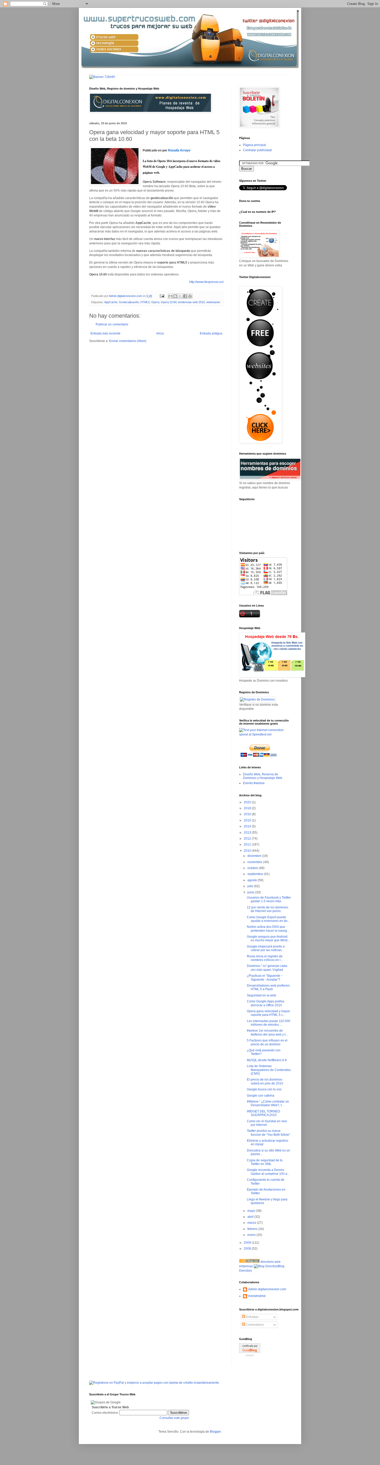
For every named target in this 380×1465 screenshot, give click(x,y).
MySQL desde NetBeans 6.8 (267, 1060)
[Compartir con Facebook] (185, 296)
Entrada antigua (211, 333)
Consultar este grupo (174, 1418)
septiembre (255, 874)
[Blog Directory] (266, 1266)
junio (251, 892)
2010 (248, 850)
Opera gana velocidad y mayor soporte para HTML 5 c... (268, 1013)
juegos (250, 1355)
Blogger (215, 1431)
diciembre (254, 856)
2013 (248, 832)
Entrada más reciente (105, 333)
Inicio (160, 333)
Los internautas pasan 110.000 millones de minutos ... (268, 1022)
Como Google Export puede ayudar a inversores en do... (268, 919)
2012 (248, 838)
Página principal (254, 145)
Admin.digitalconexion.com (267, 1289)
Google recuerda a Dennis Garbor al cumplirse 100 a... (268, 1171)
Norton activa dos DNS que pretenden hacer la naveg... (268, 928)
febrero (252, 1229)
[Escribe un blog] (175, 296)
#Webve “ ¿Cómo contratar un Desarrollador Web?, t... (268, 1103)
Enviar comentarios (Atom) (127, 341)
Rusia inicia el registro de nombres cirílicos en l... (265, 958)
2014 (248, 826)
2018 (248, 808)
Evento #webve (254, 783)
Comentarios (254, 1324)
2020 (248, 802)
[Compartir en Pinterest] (190, 296)
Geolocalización (129, 302)
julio (250, 886)
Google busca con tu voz (264, 1089)
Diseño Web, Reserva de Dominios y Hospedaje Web (262, 776)
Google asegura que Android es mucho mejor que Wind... (268, 938)
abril (250, 1217)
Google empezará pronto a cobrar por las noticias (266, 948)
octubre (253, 868)
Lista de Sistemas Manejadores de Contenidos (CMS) (269, 1069)
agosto (252, 880)
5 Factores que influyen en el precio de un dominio (267, 1042)
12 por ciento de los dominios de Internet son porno (267, 909)
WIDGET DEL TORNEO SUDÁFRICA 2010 (263, 1113)
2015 (248, 820)
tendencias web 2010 (191, 302)
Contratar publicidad (257, 150)
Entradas (252, 1317)
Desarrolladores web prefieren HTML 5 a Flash (268, 987)
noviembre (255, 862)
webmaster (213, 302)
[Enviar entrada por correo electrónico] (161, 295)
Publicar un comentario (112, 324)
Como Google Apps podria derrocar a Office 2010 (265, 1003)
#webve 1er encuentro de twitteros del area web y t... (267, 1032)
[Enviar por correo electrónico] (170, 296)
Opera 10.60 (169, 302)
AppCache (110, 302)
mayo (251, 1211)
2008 (248, 1248)
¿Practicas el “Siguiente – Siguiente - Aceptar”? (265, 977)
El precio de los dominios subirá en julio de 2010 (265, 1081)
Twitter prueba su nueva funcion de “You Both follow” (268, 1132)
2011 (248, 844)
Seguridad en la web (261, 995)
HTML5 (145, 302)
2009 (248, 1242)
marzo (252, 1223)
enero (251, 1235)
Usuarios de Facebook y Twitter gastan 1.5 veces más (269, 899)
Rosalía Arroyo (179, 150)
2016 (248, 814)
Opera (155, 302)
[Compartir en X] (180, 296)
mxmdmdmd (256, 1296)
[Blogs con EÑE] (249, 1262)
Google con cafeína (260, 1095)
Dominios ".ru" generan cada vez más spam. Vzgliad (267, 967)
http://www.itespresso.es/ (206, 282)
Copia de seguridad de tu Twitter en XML (265, 1162)
